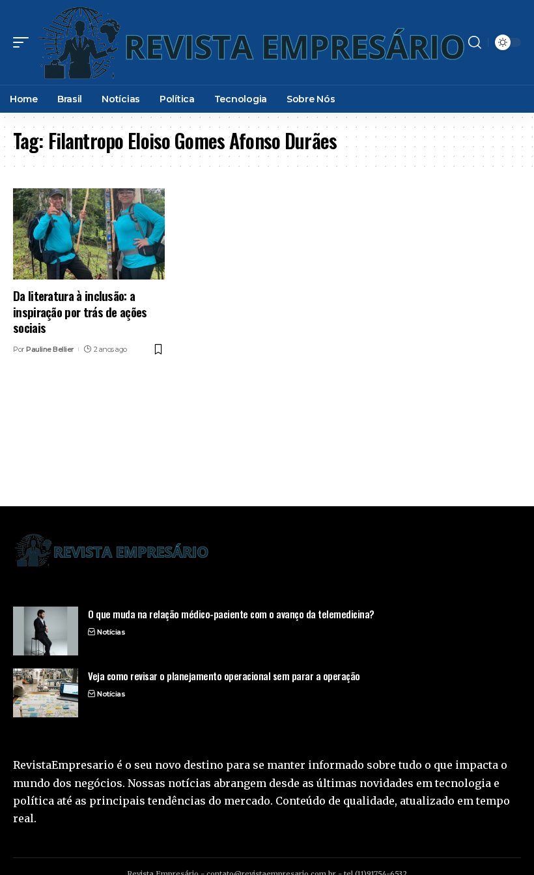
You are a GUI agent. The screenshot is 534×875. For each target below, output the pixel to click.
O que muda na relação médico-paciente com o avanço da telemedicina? (231, 614)
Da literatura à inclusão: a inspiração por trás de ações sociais (80, 311)
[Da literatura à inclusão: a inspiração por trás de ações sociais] (89, 234)
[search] (475, 42)
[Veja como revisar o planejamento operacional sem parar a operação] (45, 692)
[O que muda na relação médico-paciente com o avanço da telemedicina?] (45, 631)
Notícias (111, 632)
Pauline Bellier (50, 349)
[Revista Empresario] (250, 42)
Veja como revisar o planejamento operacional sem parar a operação (224, 675)
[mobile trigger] (24, 42)
